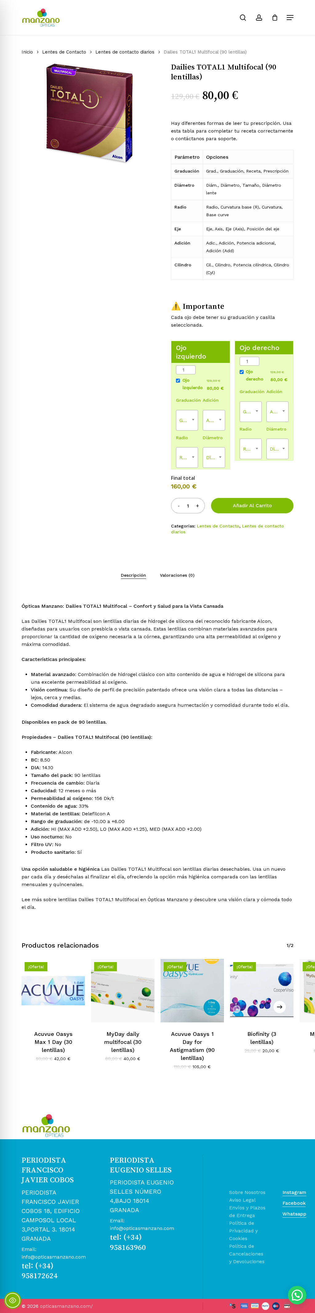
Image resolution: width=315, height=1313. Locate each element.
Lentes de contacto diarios (124, 52)
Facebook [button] (294, 1203)
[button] (290, 17)
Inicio (27, 52)
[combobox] (187, 420)
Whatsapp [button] (294, 1214)
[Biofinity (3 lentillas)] (261, 990)
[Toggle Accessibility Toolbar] (13, 1300)
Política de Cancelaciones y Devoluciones (247, 1253)
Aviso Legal (242, 1200)
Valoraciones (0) (177, 575)
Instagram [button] (294, 1192)
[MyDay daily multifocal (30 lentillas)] (122, 990)
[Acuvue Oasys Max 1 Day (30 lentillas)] (53, 990)
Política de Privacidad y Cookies (243, 1230)
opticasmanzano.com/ (66, 1306)
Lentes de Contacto (64, 52)
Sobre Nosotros (247, 1192)
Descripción (133, 575)
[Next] (279, 1007)
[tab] (133, 575)
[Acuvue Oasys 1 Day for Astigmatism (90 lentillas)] (192, 990)
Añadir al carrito (252, 505)
